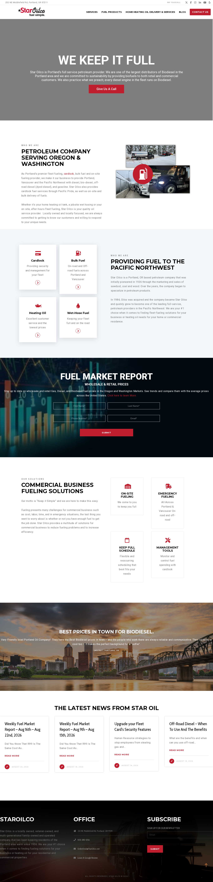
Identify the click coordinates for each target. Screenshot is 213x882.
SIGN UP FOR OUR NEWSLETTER (163, 828)
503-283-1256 (83, 839)
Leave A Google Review (87, 857)
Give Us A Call (106, 89)
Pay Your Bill (174, 2)
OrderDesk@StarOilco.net (88, 848)
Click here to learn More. (122, 395)
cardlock (69, 173)
